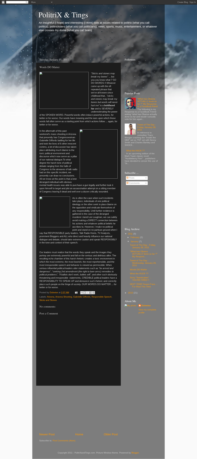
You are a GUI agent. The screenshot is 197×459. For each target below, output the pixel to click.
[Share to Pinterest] (93, 292)
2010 (131, 293)
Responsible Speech (102, 297)
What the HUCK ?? (135, 151)
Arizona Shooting (63, 297)
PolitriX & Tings (63, 14)
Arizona (50, 297)
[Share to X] (87, 292)
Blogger (135, 453)
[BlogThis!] (84, 292)
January (135, 241)
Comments (134, 183)
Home (79, 434)
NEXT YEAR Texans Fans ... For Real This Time (144, 285)
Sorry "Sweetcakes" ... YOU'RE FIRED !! (140, 278)
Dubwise (146, 305)
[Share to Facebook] (90, 292)
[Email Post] (76, 292)
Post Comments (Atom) (64, 440)
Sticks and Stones (48, 300)
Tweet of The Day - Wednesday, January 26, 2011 (143, 263)
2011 (130, 234)
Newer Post (47, 434)
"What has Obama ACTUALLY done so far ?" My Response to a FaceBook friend (147, 103)
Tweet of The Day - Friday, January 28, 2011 (146, 127)
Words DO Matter (138, 269)
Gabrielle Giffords (81, 297)
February (135, 237)
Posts (131, 178)
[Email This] (81, 292)
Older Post (111, 434)
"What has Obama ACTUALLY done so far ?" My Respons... (143, 254)
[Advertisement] (92, 44)
